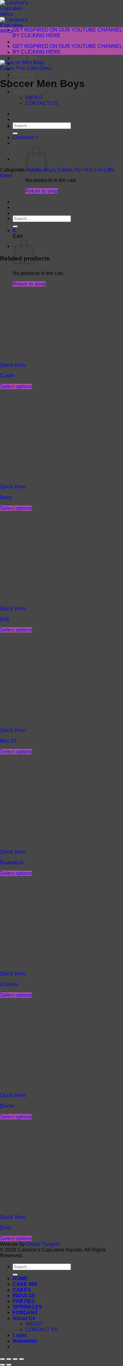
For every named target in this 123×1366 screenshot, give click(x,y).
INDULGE (24, 1295)
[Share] (15, 1359)
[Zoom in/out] (2, 1359)
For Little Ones (34, 68)
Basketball (12, 862)
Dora (5, 1227)
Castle (7, 375)
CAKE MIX (25, 58)
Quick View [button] (13, 365)
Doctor (7, 1106)
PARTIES (24, 75)
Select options (16, 386)
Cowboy (9, 984)
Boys (49, 169)
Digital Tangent (43, 1244)
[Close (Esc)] (21, 1359)
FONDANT (25, 1312)
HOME (20, 1278)
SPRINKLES (27, 1307)
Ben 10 (8, 741)
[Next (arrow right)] (8, 1365)
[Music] (28, 126)
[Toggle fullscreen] (8, 1359)
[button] (25, 1341)
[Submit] (15, 1275)
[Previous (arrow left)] (2, 1365)
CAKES (22, 1290)
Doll (4, 619)
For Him (83, 169)
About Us (24, 92)
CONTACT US (41, 1329)
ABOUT (34, 1324)
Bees (6, 497)
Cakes (7, 68)
